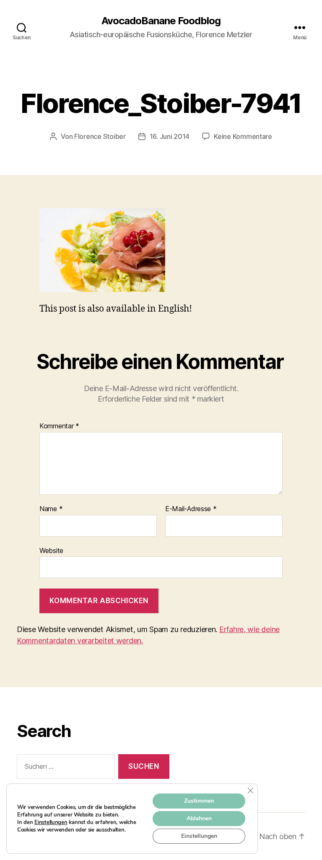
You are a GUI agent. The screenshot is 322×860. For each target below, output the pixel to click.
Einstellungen (51, 822)
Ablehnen (199, 818)
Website (51, 550)
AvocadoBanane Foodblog (161, 21)
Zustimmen (199, 801)
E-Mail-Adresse (191, 509)
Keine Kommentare (243, 136)
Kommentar (59, 426)
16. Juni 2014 (170, 136)
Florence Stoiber (100, 136)
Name (50, 509)
